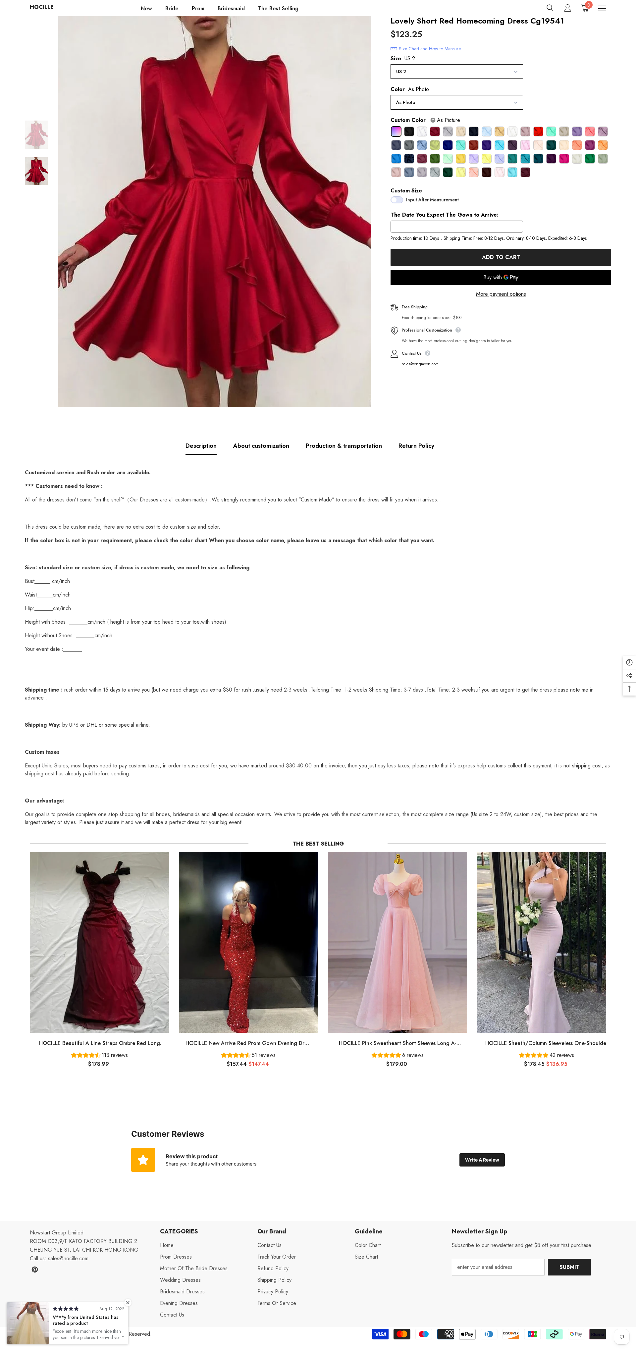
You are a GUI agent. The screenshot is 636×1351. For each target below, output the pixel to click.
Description (201, 446)
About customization (261, 446)
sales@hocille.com (68, 1258)
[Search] (550, 8)
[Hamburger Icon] (602, 9)
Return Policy (416, 446)
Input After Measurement (432, 199)
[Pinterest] (35, 1269)
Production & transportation (344, 446)
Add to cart (501, 257)
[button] (99, 1056)
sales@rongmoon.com (420, 364)
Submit (569, 1267)
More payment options (501, 294)
